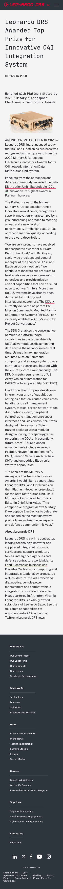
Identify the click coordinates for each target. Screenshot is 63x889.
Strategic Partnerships (23, 676)
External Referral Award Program (29, 790)
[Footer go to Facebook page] (31, 856)
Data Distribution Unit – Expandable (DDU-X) (31, 186)
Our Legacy (16, 671)
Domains (15, 702)
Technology (16, 697)
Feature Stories (19, 748)
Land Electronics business (33, 149)
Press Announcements (22, 733)
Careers (14, 771)
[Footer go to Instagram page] (48, 856)
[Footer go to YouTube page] (39, 856)
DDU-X (49, 301)
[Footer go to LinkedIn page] (15, 856)
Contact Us (16, 833)
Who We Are (17, 646)
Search (48, 5)
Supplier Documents (21, 811)
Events (14, 754)
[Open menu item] (56, 5)
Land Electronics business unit (26, 565)
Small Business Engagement (26, 816)
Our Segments (18, 666)
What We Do (17, 688)
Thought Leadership (21, 743)
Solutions (15, 707)
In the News (17, 738)
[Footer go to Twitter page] (24, 856)
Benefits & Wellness (21, 780)
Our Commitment (20, 655)
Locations (15, 842)
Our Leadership (18, 660)
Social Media (17, 759)
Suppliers (15, 802)
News (13, 724)
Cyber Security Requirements (26, 821)
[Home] (24, 5)
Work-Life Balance (20, 785)
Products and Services (22, 712)
